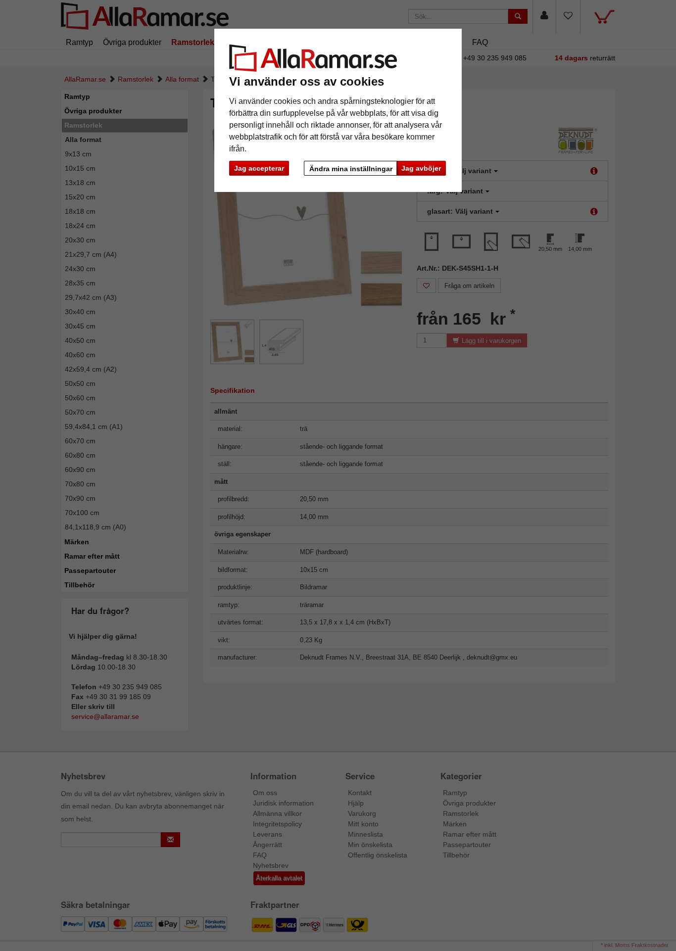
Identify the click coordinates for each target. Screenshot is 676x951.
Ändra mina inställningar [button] (350, 169)
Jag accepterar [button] (259, 168)
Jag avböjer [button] (421, 168)
